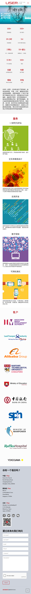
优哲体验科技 (5, 589)
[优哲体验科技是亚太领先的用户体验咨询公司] (15, 3)
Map (8, 476)
